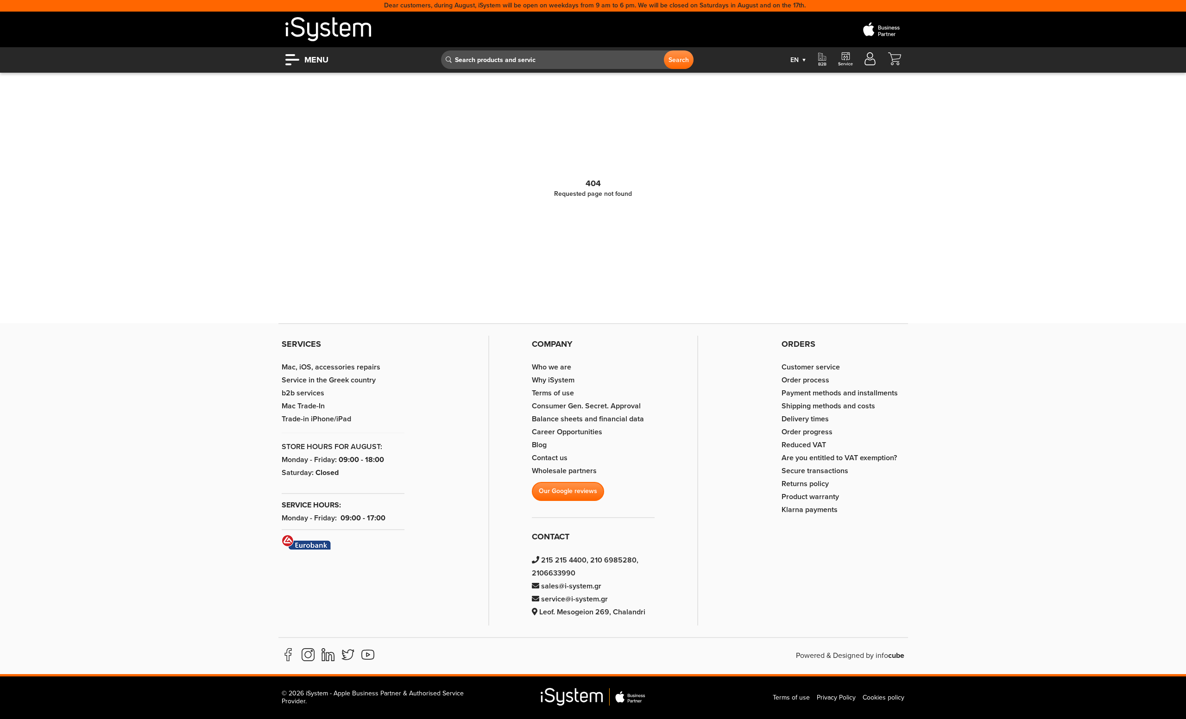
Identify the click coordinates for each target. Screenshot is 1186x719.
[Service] (845, 59)
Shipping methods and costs (828, 406)
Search (679, 60)
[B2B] (822, 60)
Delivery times (805, 419)
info (890, 655)
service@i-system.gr (573, 599)
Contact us (550, 458)
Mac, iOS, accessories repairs (331, 367)
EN (798, 60)
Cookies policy (883, 697)
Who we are (551, 367)
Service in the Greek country (329, 380)
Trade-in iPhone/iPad (316, 419)
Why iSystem (553, 380)
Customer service (811, 367)
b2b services (303, 393)
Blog (539, 445)
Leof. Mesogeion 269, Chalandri (591, 612)
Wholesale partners (564, 470)
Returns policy (805, 483)
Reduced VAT (804, 445)
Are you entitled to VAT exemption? (839, 458)
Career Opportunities (567, 432)
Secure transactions (815, 470)
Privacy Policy (836, 697)
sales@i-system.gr (570, 586)
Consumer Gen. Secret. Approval (586, 406)
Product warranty (810, 496)
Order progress (807, 432)
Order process (805, 380)
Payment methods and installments (840, 393)
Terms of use (553, 393)
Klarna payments (810, 509)
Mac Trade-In (303, 406)
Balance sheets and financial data (588, 419)
